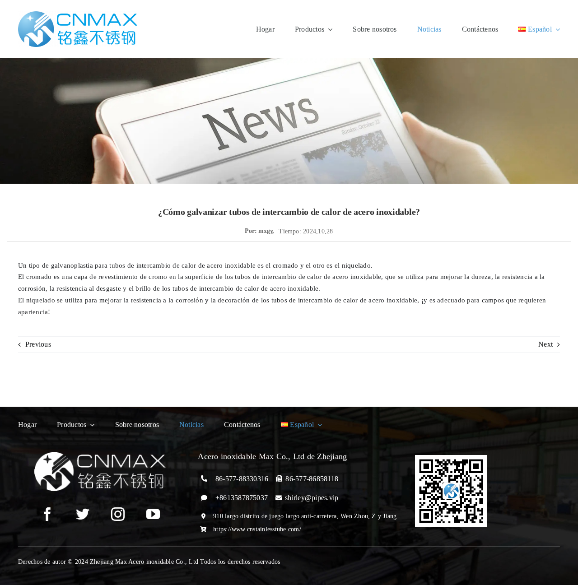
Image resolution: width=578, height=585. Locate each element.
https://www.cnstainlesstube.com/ (257, 529)
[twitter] (82, 514)
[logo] (77, 15)
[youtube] (153, 514)
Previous (38, 344)
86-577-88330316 (242, 479)
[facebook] (47, 514)
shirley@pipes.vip (311, 497)
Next (545, 344)
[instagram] (118, 514)
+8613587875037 (241, 497)
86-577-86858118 (311, 479)
